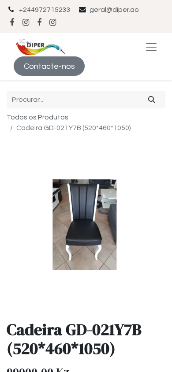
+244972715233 (45, 9)
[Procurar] (151, 99)
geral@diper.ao (114, 9)
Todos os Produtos (37, 117)
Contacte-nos (49, 66)
